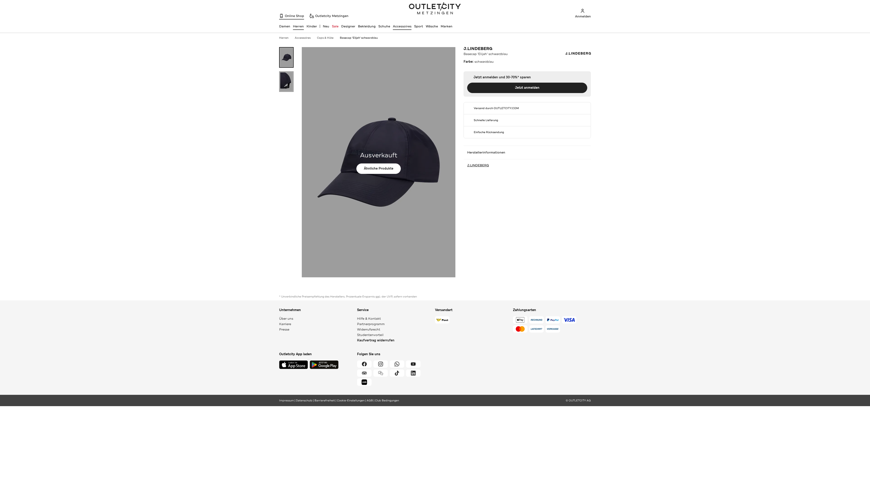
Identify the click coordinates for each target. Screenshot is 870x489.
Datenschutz (304, 400)
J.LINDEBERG (478, 48)
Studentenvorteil (370, 335)
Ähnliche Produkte (378, 168)
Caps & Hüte (325, 38)
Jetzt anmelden (527, 88)
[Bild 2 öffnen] (286, 81)
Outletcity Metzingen (435, 9)
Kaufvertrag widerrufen (375, 340)
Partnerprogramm (371, 324)
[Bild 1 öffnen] (286, 57)
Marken (446, 26)
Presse (284, 329)
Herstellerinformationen (486, 152)
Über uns (286, 318)
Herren (283, 38)
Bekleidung (367, 26)
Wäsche (432, 26)
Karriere (285, 324)
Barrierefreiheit (324, 400)
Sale (335, 26)
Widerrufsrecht (368, 329)
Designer (348, 26)
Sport (418, 26)
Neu (326, 26)
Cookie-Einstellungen (351, 400)
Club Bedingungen (387, 400)
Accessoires (402, 26)
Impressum (286, 400)
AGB (370, 400)
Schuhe (384, 26)
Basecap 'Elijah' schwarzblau (359, 38)
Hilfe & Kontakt (369, 318)
